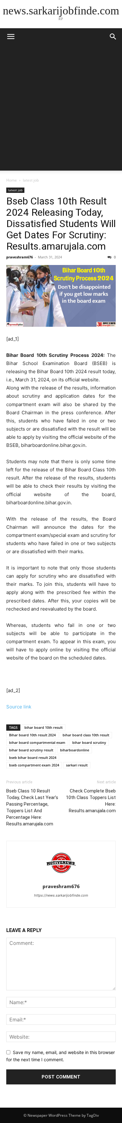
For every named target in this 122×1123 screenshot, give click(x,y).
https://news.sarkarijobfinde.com (61, 895)
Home (11, 180)
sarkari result (77, 765)
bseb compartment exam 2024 (34, 765)
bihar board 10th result (43, 727)
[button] (113, 36)
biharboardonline (74, 750)
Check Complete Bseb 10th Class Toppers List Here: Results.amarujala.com (91, 800)
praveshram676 (19, 257)
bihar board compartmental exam (37, 742)
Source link (18, 707)
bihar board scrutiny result (31, 750)
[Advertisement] (61, 109)
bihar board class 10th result (86, 735)
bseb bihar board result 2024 (32, 757)
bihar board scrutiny (89, 742)
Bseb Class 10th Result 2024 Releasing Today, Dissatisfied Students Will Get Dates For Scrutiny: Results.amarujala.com (61, 223)
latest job (31, 180)
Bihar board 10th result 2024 (32, 735)
